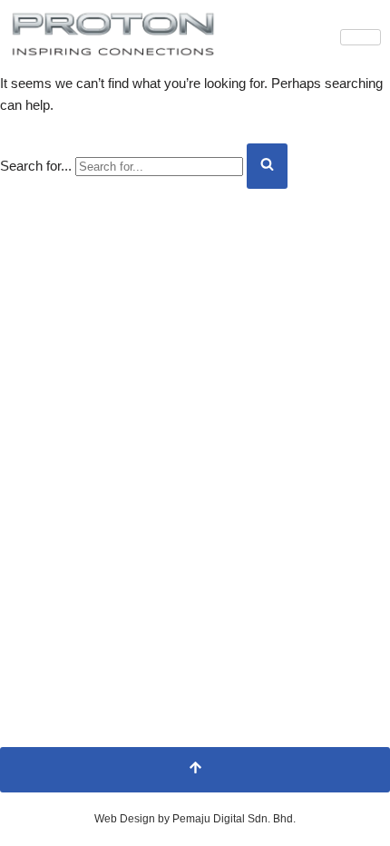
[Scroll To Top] (195, 769)
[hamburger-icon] (360, 37)
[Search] (267, 166)
